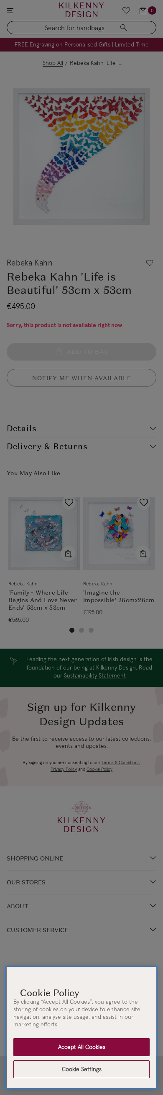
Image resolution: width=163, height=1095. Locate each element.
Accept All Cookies (81, 1047)
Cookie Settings (82, 1069)
